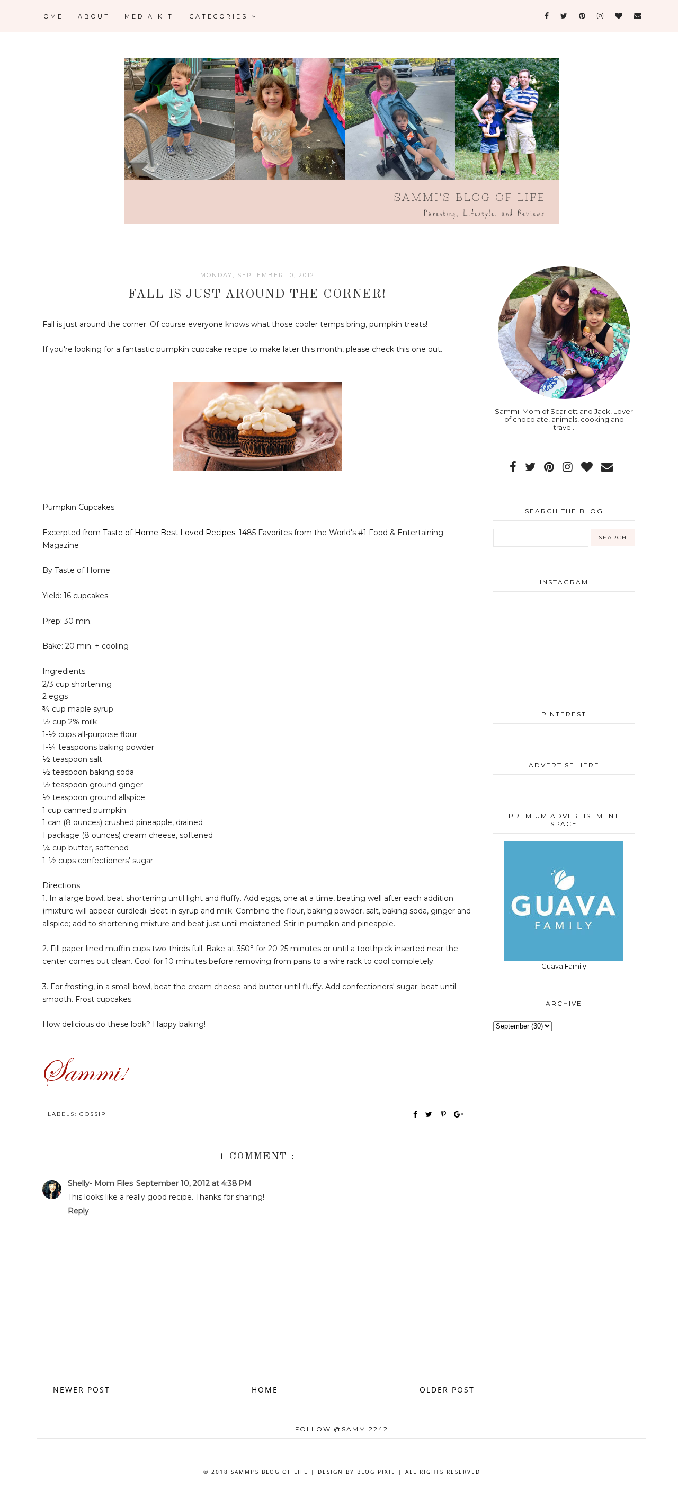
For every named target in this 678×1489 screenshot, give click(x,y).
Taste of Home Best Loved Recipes (169, 532)
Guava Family (563, 966)
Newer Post (81, 1390)
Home (50, 16)
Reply (78, 1211)
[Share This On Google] (459, 1114)
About (94, 16)
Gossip (92, 1114)
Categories (221, 16)
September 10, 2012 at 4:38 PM (194, 1183)
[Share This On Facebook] (416, 1114)
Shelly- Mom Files (100, 1183)
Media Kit (149, 16)
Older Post (447, 1390)
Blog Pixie (376, 1471)
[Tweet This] (431, 1114)
